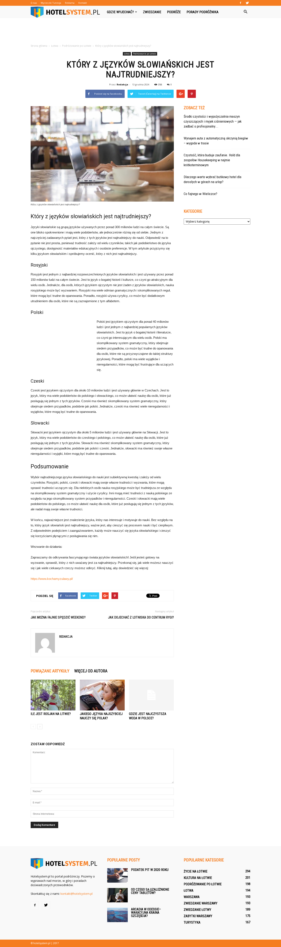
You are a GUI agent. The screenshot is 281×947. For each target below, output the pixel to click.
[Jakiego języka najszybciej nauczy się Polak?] (102, 695)
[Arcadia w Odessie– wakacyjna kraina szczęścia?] (117, 915)
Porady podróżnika (202, 12)
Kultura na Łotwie (198, 878)
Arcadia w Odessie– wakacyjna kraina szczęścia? (146, 912)
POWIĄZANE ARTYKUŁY (50, 670)
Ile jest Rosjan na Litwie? (51, 714)
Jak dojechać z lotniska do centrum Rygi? (141, 617)
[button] (245, 12)
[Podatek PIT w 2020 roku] (117, 875)
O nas (34, 2)
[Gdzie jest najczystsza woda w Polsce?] (151, 695)
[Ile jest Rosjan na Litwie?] (53, 695)
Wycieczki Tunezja (51, 2)
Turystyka (192, 922)
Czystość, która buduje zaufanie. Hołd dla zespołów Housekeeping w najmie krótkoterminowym (212, 160)
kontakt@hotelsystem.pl (76, 894)
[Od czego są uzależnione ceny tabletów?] (117, 895)
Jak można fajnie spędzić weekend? (58, 617)
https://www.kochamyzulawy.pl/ (52, 578)
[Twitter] (247, 3)
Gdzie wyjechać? (120, 12)
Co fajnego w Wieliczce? (200, 194)
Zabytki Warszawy (198, 916)
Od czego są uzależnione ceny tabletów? (150, 891)
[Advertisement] (140, 32)
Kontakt (82, 2)
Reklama (69, 2)
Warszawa (192, 897)
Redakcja (122, 84)
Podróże (174, 12)
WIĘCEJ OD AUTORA (90, 670)
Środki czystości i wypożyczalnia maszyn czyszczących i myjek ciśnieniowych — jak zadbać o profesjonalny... (213, 121)
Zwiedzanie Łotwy (197, 910)
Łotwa (127, 53)
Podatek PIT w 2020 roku (149, 870)
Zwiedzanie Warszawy (200, 903)
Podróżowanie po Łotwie (144, 53)
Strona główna (39, 46)
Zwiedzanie (152, 12)
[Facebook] (240, 3)
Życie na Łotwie (195, 871)
